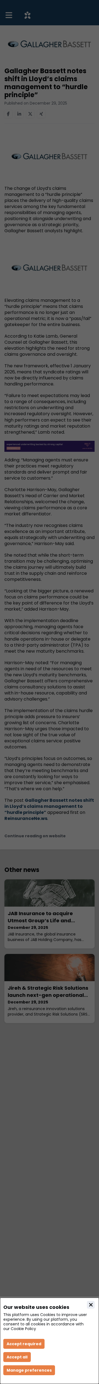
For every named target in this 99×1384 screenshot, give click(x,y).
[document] (49, 1341)
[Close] (91, 1305)
